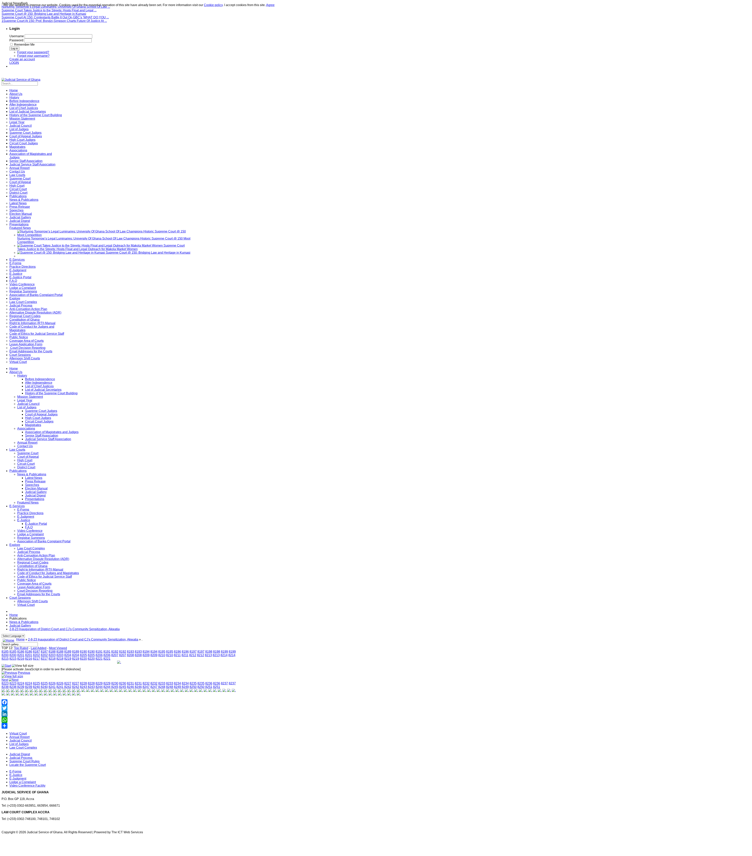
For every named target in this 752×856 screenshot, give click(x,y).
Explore (14, 545)
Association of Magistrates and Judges (52, 432)
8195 (161, 651)
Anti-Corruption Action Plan (36, 555)
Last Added (38, 648)
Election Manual (36, 488)
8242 (67, 687)
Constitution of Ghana (32, 566)
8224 (20, 683)
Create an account (22, 59)
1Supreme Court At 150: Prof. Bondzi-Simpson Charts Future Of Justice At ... (54, 21)
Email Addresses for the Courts (38, 594)
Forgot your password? (33, 52)
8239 (20, 687)
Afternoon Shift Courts (32, 601)
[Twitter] (119, 708)
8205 (83, 655)
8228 (83, 683)
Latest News (33, 478)
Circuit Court (26, 463)
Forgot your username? (33, 55)
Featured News (28, 502)
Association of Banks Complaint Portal (43, 541)
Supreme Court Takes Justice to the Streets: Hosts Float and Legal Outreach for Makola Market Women (101, 247)
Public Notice (26, 580)
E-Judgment (25, 516)
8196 (177, 651)
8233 (161, 683)
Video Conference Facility (27, 785)
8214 (224, 655)
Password (16, 40)
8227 (67, 683)
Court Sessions (20, 597)
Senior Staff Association (41, 435)
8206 (99, 655)
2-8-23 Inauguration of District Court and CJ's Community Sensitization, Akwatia (64, 629)
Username (16, 36)
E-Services (17, 506)
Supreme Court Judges (41, 411)
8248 (161, 687)
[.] (119, 662)
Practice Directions (30, 513)
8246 (130, 687)
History (22, 375)
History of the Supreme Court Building (51, 393)
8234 (177, 683)
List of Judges (26, 407)
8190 (83, 651)
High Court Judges (38, 418)
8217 (36, 658)
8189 (67, 651)
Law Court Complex (31, 548)
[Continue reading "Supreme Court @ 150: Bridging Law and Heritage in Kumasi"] (61, 252)
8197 (193, 651)
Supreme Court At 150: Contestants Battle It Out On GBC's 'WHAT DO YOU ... (55, 17)
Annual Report (27, 442)
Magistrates (33, 425)
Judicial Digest (35, 495)
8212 (192, 655)
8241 (52, 687)
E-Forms (23, 509)
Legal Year (24, 400)
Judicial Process (28, 552)
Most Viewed (58, 648)
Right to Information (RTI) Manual (40, 569)
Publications (18, 470)
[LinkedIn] (119, 714)
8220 (83, 658)
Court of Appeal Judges (41, 414)
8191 (99, 651)
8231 (130, 683)
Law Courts (17, 449)
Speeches (32, 485)
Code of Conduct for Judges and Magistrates (48, 573)
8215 (5, 658)
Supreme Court (27, 453)
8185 (5, 651)
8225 (36, 683)
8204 (67, 655)
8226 (52, 683)
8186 (20, 651)
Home (13, 368)
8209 (146, 655)
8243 (83, 687)
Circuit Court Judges (39, 421)
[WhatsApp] (119, 720)
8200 (5, 655)
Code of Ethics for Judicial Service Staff (44, 576)
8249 (177, 687)
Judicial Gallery (36, 492)
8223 (5, 683)
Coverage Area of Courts (34, 583)
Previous (24, 672)
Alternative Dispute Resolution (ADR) (43, 559)
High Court (24, 460)
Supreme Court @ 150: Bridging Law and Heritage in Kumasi (44, 13)
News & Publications (31, 474)
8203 (52, 655)
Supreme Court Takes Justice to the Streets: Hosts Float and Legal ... (49, 10)
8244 (99, 687)
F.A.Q (29, 527)
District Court (26, 467)
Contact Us (25, 446)
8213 (208, 655)
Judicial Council (28, 403)
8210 (161, 655)
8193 (130, 651)
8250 (193, 687)
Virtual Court (26, 604)
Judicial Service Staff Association (48, 439)
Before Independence (40, 379)
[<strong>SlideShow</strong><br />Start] (6, 665)
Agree (270, 5)
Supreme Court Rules (24, 761)
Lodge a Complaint (30, 534)
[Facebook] (119, 702)
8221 (99, 658)
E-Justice (23, 520)
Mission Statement (30, 396)
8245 (114, 687)
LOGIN (14, 62)
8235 (193, 683)
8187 (36, 651)
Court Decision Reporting (34, 590)
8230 (114, 683)
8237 (224, 683)
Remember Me (24, 44)
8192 (114, 651)
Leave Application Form (33, 587)
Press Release (35, 481)
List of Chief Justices (39, 386)
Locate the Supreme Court (27, 764)
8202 (36, 655)
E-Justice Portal (36, 523)
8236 (208, 683)
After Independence (38, 382)
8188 (52, 651)
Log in (14, 48)
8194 (146, 651)
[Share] (119, 726)
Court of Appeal (28, 456)
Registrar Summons (31, 537)
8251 (208, 687)
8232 (146, 683)
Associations (26, 428)
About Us (15, 372)
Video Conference (29, 530)
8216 (20, 658)
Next (5, 679)
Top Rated (21, 648)
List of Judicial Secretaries (43, 389)
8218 (52, 658)
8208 (130, 655)
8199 (224, 651)
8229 (99, 683)
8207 (114, 655)
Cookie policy (213, 5)
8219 (67, 658)
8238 (5, 687)
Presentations (34, 499)
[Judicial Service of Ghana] (21, 79)
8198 (208, 651)
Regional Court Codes (32, 562)
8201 (20, 655)
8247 (146, 687)
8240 (36, 687)
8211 (177, 655)
